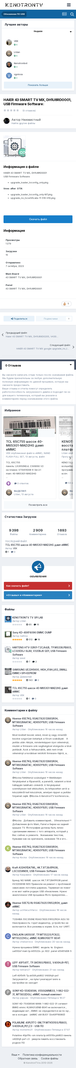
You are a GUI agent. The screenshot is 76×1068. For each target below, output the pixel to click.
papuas (24, 997)
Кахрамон (25, 874)
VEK (16, 41)
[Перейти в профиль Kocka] (8, 848)
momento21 (26, 1029)
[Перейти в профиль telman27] (8, 964)
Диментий (26, 676)
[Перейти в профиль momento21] (8, 1024)
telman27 (25, 969)
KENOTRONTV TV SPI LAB (27, 617)
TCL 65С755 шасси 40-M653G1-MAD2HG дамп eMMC (25, 445)
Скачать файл (38, 219)
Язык (14, 1054)
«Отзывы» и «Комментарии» (24, 595)
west (22, 658)
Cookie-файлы (49, 1058)
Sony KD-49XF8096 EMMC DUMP (32, 632)
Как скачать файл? (17, 585)
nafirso (24, 635)
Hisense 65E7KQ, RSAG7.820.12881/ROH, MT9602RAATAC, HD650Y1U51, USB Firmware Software (38, 722)
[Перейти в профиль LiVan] (9, 53)
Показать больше (38, 85)
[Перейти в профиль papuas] (8, 992)
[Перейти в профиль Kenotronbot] (9, 65)
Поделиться (20, 318)
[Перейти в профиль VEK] (9, 42)
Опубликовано (45, 729)
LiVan (17, 52)
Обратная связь (28, 1058)
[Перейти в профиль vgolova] (9, 76)
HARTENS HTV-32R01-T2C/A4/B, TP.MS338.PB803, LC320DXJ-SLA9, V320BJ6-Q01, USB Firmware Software (42, 651)
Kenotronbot (20, 63)
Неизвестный (31, 119)
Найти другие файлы (23, 123)
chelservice (26, 941)
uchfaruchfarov (28, 910)
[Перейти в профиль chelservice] (8, 936)
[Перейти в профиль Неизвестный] (7, 121)
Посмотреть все (38, 504)
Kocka (23, 857)
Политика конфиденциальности (42, 1054)
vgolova (18, 74)
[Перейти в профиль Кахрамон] (8, 869)
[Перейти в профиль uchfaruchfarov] (8, 905)
